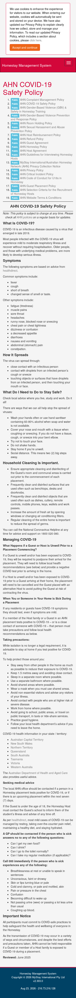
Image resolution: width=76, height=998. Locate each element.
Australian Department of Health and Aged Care (38, 773)
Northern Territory (22, 747)
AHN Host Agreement (33, 150)
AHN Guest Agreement (34, 143)
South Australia (20, 755)
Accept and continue (24, 47)
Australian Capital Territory (27, 739)
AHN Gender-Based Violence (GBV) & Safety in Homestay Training (38, 109)
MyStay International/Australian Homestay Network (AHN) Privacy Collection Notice (41, 164)
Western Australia (22, 767)
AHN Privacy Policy (31, 170)
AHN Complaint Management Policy (42, 100)
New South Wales (21, 743)
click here (35, 40)
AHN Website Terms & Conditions (40, 198)
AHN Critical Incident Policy (36, 174)
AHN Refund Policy (31, 139)
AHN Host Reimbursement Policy (40, 135)
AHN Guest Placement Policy (38, 186)
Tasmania (17, 759)
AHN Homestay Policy (33, 147)
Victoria (15, 763)
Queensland (18, 751)
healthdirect (10, 270)
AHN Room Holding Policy (36, 123)
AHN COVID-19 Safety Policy (38, 103)
